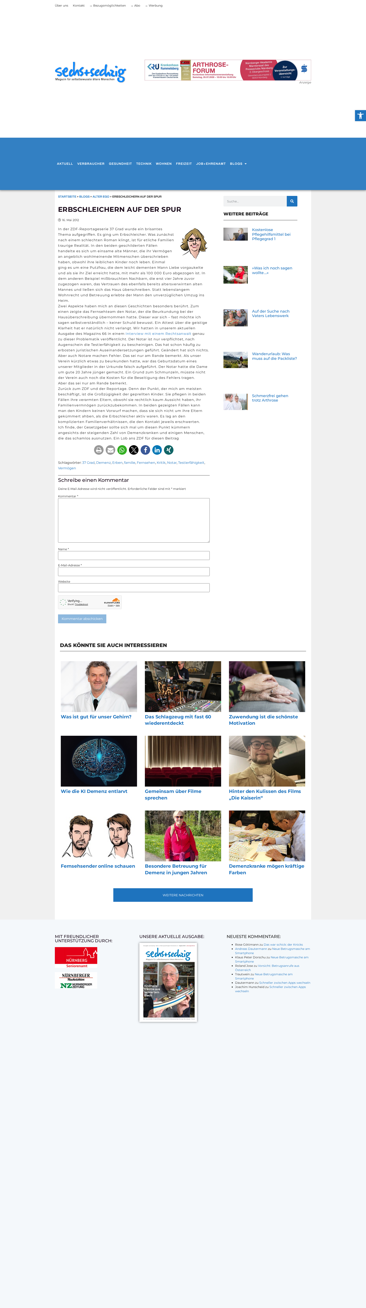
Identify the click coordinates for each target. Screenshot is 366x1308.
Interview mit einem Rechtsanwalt (158, 334)
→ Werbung (154, 5)
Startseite (67, 196)
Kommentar (68, 496)
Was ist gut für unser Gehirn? (96, 717)
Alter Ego (101, 196)
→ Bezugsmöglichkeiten (107, 5)
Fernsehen (146, 463)
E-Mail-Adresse (70, 565)
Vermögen (67, 468)
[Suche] (292, 201)
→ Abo (135, 5)
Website (64, 581)
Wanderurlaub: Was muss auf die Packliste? (274, 356)
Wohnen (164, 163)
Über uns (61, 5)
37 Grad (88, 463)
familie (129, 463)
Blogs (236, 163)
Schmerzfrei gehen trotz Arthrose (270, 398)
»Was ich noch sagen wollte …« (272, 270)
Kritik (161, 463)
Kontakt (79, 5)
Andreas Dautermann (251, 949)
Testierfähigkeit (191, 463)
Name (63, 549)
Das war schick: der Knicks (283, 944)
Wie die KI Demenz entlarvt (94, 791)
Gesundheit (120, 163)
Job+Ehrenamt (211, 163)
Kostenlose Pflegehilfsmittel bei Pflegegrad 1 (271, 234)
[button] (99, 450)
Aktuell (65, 163)
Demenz (103, 463)
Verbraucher (91, 163)
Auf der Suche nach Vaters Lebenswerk (271, 313)
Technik (144, 163)
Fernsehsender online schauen (98, 866)
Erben (117, 463)
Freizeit (184, 163)
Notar (172, 463)
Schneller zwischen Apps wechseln (284, 983)
